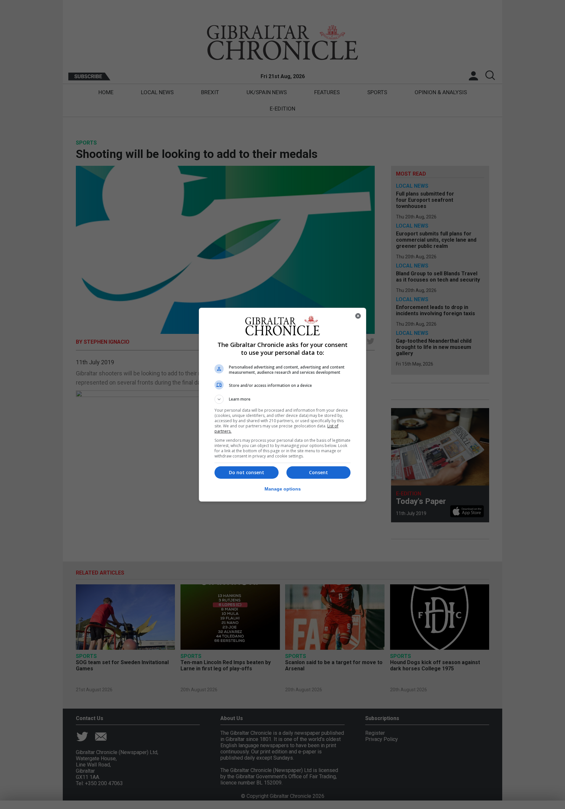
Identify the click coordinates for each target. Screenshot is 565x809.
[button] (282, 399)
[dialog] (282, 405)
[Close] (358, 315)
